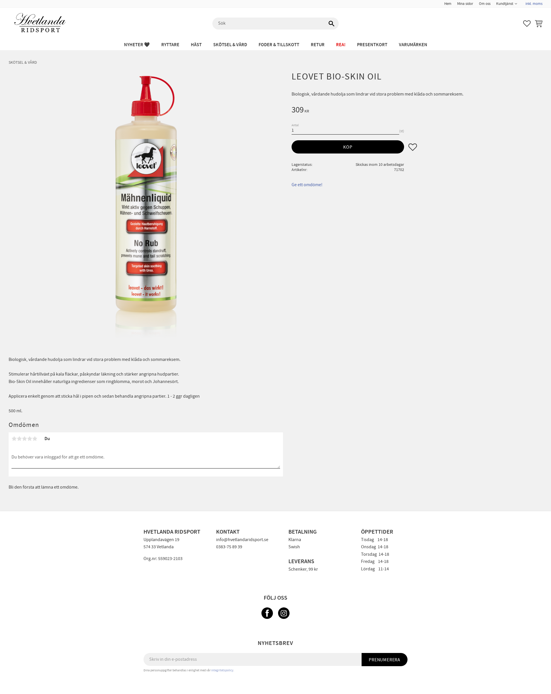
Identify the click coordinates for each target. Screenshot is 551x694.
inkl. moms (533, 3)
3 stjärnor (24, 438)
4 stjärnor (29, 438)
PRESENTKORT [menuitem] (372, 45)
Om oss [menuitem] (484, 3)
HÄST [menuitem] (196, 45)
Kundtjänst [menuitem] (504, 3)
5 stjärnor (34, 438)
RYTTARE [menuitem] (170, 45)
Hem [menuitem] (447, 3)
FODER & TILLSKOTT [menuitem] (279, 45)
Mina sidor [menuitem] (465, 3)
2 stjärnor (19, 438)
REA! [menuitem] (341, 45)
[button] (527, 23)
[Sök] (331, 24)
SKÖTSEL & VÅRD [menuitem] (230, 45)
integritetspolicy (222, 670)
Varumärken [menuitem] (413, 45)
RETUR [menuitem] (318, 45)
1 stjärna (14, 438)
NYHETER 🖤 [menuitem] (137, 45)
